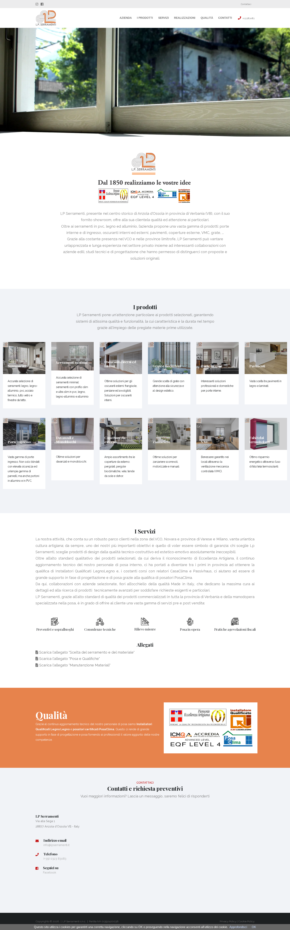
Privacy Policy (228, 921)
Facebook (49, 872)
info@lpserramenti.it (56, 845)
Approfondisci (238, 927)
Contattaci (246, 4)
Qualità (207, 17)
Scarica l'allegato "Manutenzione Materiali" (74, 665)
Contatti (225, 17)
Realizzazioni (184, 17)
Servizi (163, 17)
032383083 (248, 18)
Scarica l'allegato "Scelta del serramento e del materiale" (86, 652)
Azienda (126, 17)
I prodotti (145, 17)
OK (254, 927)
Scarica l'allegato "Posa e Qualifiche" (69, 659)
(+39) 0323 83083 (54, 858)
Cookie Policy (246, 921)
